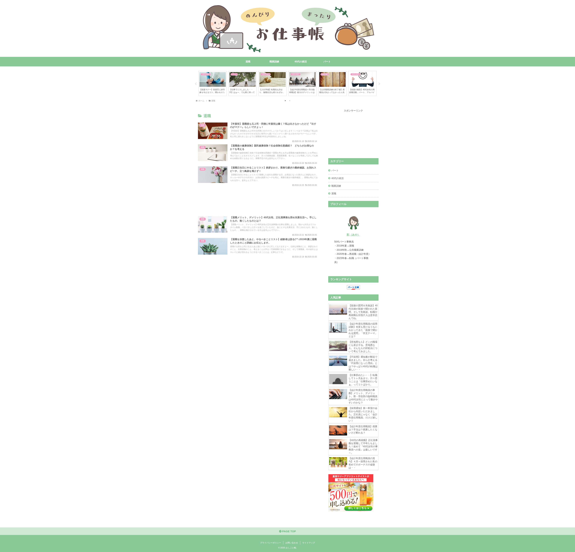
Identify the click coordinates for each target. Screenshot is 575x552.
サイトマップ (308, 543)
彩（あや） (353, 234)
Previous (195, 83)
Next (379, 83)
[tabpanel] (213, 83)
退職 (333, 193)
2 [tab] (289, 100)
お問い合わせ (291, 543)
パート (335, 170)
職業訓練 (336, 185)
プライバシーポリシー (270, 543)
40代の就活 (337, 178)
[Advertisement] (258, 199)
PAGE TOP (288, 531)
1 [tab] (285, 100)
